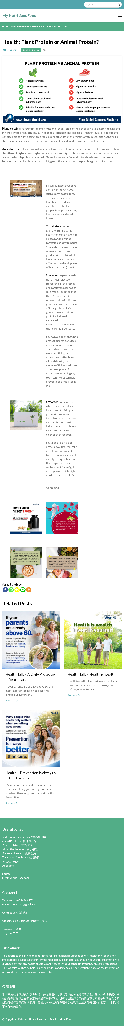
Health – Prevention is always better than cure (30, 775)
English (6, 933)
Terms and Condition (14, 857)
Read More (10, 700)
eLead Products (11, 841)
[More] (28, 589)
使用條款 (34, 857)
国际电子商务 (39, 920)
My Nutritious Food (19, 15)
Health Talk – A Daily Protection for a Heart (30, 677)
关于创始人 (33, 849)
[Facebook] (5, 589)
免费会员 (30, 853)
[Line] (23, 589)
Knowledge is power (31, 50)
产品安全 (27, 845)
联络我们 (22, 912)
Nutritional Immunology (16, 837)
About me (8, 865)
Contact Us (52, 487)
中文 (15, 933)
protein (49, 50)
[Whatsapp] (11, 589)
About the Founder (13, 849)
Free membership (12, 853)
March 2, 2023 (11, 50)
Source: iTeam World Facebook (15, 875)
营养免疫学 (39, 837)
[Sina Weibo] (17, 589)
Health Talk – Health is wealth (91, 674)
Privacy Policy (10, 861)
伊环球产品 (30, 841)
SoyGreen (52, 402)
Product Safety (11, 845)
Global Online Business (15, 920)
